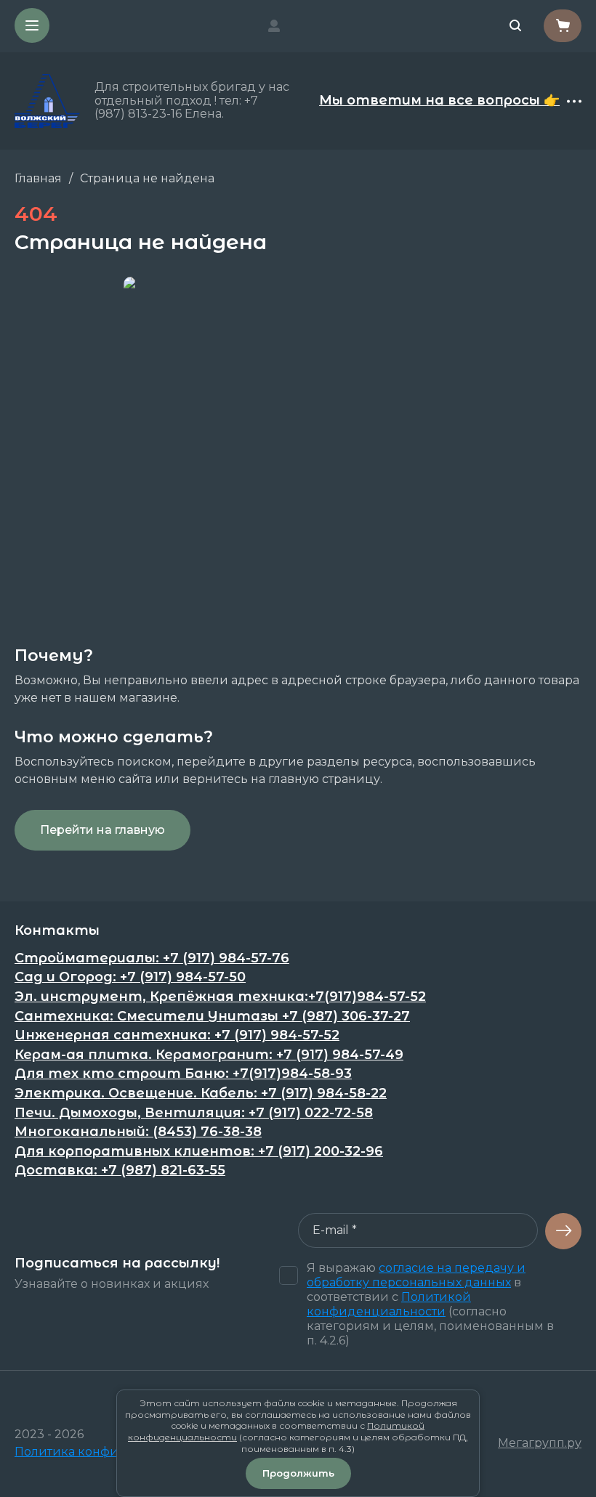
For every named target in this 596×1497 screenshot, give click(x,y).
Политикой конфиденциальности (389, 1304)
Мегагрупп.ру (539, 1443)
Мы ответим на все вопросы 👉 (439, 101)
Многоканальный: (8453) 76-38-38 (138, 1132)
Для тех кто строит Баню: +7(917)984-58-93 (183, 1074)
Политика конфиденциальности (116, 1452)
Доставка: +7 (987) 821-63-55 (120, 1170)
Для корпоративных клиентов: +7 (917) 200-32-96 (199, 1151)
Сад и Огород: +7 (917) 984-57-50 (130, 977)
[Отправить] (563, 1231)
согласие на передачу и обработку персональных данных (416, 1275)
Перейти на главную (102, 830)
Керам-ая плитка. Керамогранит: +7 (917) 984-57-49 (209, 1055)
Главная (38, 178)
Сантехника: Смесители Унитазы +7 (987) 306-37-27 (212, 1016)
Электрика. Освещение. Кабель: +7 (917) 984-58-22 (201, 1093)
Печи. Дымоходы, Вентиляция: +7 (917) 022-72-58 (194, 1113)
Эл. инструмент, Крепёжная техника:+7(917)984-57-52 (220, 997)
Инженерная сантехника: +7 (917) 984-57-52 (177, 1035)
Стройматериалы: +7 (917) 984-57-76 (152, 958)
